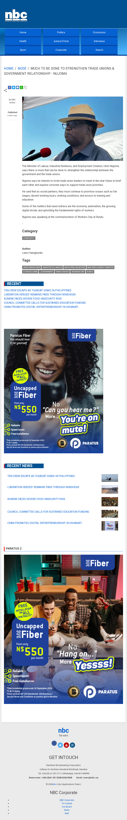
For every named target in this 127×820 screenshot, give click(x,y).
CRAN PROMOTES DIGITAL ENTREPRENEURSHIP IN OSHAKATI (41, 306)
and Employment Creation (100, 267)
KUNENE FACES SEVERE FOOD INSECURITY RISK (33, 298)
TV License (67, 803)
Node (22, 68)
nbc (63, 730)
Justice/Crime (61, 41)
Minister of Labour (52, 267)
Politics (61, 32)
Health (23, 41)
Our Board (67, 806)
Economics (99, 32)
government (46, 272)
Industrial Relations (74, 267)
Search (99, 49)
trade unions (62, 272)
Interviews (99, 41)
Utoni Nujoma (30, 272)
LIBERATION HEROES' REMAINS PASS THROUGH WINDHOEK (40, 294)
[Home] (16, 15)
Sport (23, 49)
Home (23, 32)
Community (28, 238)
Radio (67, 810)
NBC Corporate (67, 800)
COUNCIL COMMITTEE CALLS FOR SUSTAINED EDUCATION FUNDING (45, 302)
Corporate (61, 49)
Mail (67, 813)
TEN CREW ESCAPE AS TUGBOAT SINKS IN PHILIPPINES (37, 290)
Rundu (90, 272)
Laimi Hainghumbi (31, 267)
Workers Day (77, 272)
